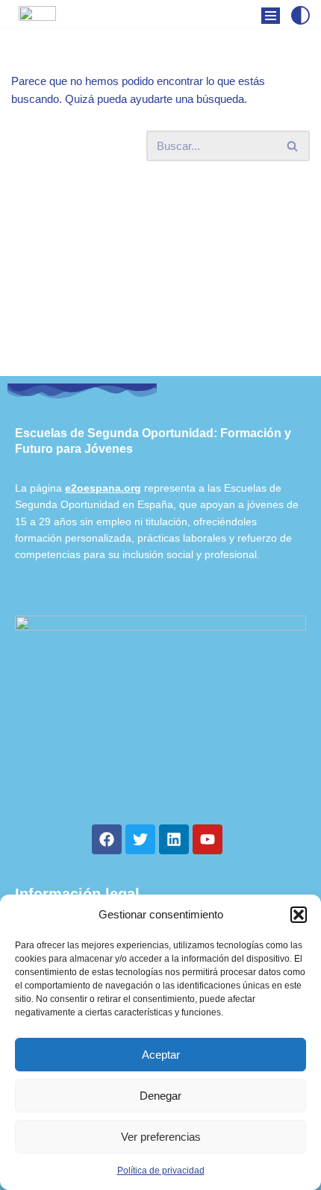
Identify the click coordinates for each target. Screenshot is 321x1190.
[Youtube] (207, 839)
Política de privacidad (161, 1170)
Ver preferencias (161, 1136)
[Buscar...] (78, 146)
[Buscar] (293, 146)
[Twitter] (140, 839)
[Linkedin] (174, 839)
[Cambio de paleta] (300, 15)
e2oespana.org (103, 488)
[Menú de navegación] (270, 15)
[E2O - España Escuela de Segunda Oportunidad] (37, 25)
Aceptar (161, 1054)
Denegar (160, 1095)
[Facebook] (107, 839)
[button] (298, 914)
